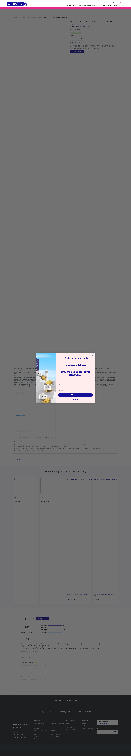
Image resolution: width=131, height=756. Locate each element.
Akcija (75, 5)
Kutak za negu (92, 5)
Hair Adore (82, 5)
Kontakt (121, 5)
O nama (115, 5)
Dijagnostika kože (105, 5)
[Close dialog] (93, 355)
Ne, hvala (75, 399)
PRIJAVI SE (75, 395)
